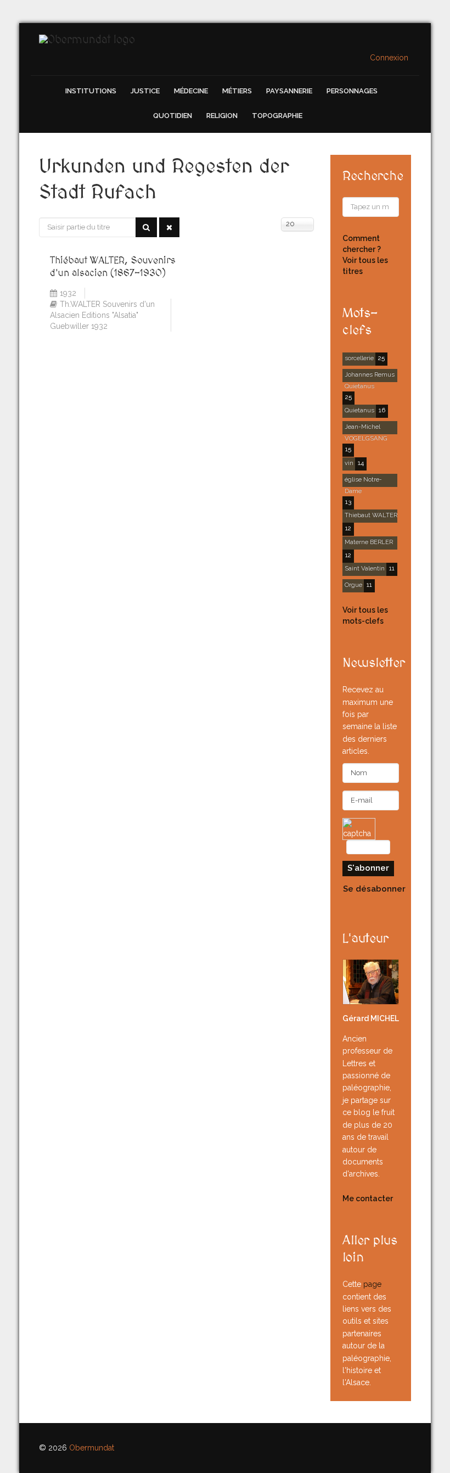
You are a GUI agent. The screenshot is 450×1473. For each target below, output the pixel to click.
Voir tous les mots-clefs (365, 615)
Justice (145, 91)
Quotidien (172, 115)
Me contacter (367, 1198)
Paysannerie (289, 91)
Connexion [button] (389, 57)
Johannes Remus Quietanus (370, 376)
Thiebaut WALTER (371, 515)
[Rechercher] (146, 227)
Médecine (191, 91)
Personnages (352, 91)
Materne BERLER (369, 542)
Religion (222, 115)
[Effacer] (169, 227)
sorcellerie (359, 358)
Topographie (277, 115)
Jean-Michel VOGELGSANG (366, 428)
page (372, 1284)
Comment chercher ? (361, 244)
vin (349, 463)
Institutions (90, 91)
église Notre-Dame (363, 481)
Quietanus (359, 410)
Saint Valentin (365, 568)
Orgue (353, 585)
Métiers (237, 91)
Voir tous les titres (365, 266)
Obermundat (91, 1447)
